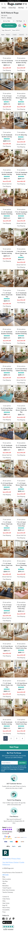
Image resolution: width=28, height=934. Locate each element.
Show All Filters (9, 25)
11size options (7, 132)
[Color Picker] (24, 25)
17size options (7, 290)
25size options (21, 602)
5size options (21, 719)
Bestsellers (5, 885)
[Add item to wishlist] (12, 38)
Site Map (5, 881)
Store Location (6, 879)
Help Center (5, 903)
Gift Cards (5, 874)
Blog (3, 877)
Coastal (14, 34)
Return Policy (6, 907)
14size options (7, 249)
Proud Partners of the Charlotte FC (12, 872)
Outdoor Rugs (12, 7)
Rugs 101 (4, 905)
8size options (7, 170)
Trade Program (6, 888)
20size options (7, 329)
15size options (21, 58)
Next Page (14, 747)
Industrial (21, 34)
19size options (7, 58)
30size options (21, 561)
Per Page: (19, 21)
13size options (7, 209)
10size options (21, 170)
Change (9, 17)
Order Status (6, 899)
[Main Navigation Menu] (2, 4)
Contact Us (5, 896)
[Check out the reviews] (8, 928)
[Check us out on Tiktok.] (10, 919)
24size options (21, 93)
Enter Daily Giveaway (8, 890)
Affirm (4, 883)
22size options (21, 366)
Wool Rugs (21, 7)
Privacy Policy (6, 767)
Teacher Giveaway (7, 892)
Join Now (22, 763)
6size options (7, 405)
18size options (21, 209)
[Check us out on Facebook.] (3, 919)
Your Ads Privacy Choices (10, 862)
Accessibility (5, 910)
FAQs (3, 901)
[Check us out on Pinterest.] (13, 919)
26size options (7, 680)
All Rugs (4, 7)
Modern (8, 34)
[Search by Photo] (19, 25)
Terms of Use (6, 858)
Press (4, 912)
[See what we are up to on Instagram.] (7, 919)
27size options (21, 519)
